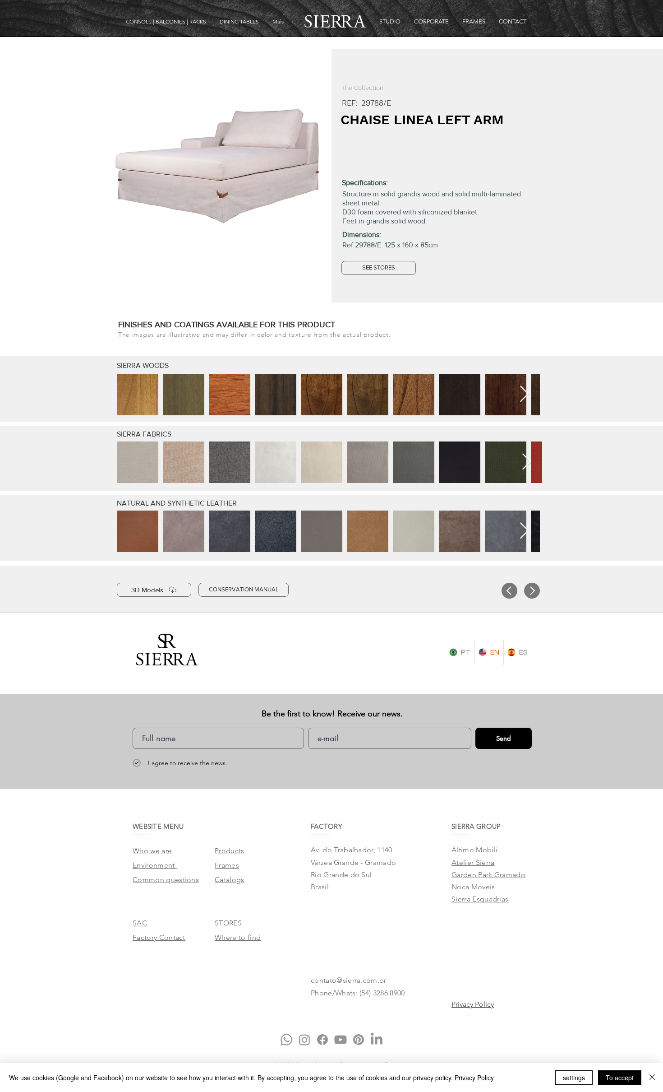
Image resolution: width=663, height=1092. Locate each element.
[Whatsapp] (286, 1039)
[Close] (652, 1077)
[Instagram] (304, 1039)
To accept (620, 1077)
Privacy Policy (474, 1077)
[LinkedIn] (376, 1039)
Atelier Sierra (472, 862)
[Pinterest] (358, 1039)
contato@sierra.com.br (349, 980)
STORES (228, 923)
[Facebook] (322, 1039)
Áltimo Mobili (474, 850)
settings (574, 1077)
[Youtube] (340, 1039)
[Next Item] (524, 394)
